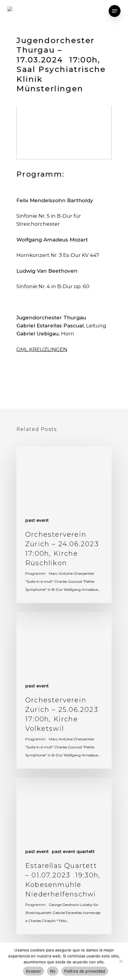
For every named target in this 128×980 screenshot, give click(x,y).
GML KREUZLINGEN (41, 349)
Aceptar (33, 971)
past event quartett (73, 851)
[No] (121, 961)
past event (37, 520)
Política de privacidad (84, 971)
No (53, 971)
